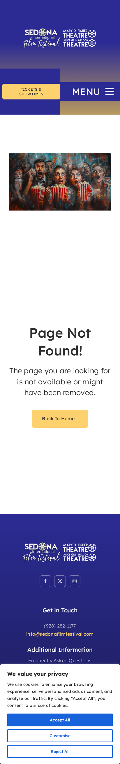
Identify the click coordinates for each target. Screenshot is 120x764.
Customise (60, 735)
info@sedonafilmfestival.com (59, 634)
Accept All (60, 720)
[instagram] (74, 581)
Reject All (60, 751)
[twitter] (60, 581)
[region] (60, 714)
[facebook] (45, 581)
